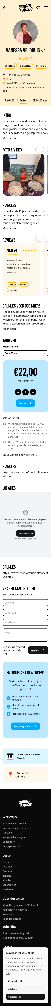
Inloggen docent (12, 918)
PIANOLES (9, 100)
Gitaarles (7, 866)
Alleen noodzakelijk (15, 981)
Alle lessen (8, 889)
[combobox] (25, 353)
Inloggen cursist (11, 846)
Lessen (8, 855)
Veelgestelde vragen (14, 837)
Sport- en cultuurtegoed (16, 933)
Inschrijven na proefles (15, 828)
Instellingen (12, 988)
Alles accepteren (14, 996)
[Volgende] (45, 150)
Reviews (23, 100)
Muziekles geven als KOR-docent (20, 905)
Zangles (7, 875)
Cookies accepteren (25, 533)
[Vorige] (38, 150)
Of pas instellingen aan (25, 538)
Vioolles (7, 880)
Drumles (7, 871)
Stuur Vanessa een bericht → (20, 455)
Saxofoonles (9, 884)
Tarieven (7, 832)
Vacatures (8, 914)
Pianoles (7, 862)
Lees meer (12, 272)
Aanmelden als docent (15, 909)
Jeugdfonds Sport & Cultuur (18, 937)
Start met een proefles (15, 823)
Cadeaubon (9, 841)
